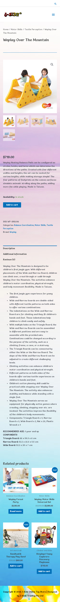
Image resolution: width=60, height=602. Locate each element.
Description (9, 248)
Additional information (15, 254)
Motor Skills (16, 29)
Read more (16, 511)
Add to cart (12, 205)
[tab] (30, 248)
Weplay (13, 232)
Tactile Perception (33, 29)
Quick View (16, 490)
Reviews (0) (9, 259)
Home (5, 29)
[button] (55, 3)
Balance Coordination (24, 225)
